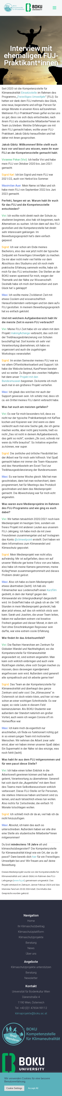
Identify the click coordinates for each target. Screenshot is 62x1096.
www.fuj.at (19, 880)
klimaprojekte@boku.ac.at (31, 1013)
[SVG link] (31, 1034)
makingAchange (20, 333)
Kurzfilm (52, 590)
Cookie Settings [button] (14, 1088)
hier (34, 856)
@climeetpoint (23, 539)
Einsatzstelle (29, 92)
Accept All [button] (33, 1088)
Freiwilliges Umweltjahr (31, 96)
